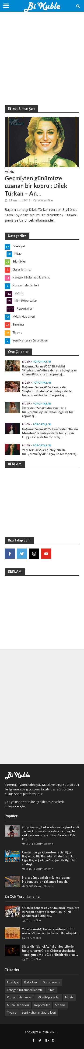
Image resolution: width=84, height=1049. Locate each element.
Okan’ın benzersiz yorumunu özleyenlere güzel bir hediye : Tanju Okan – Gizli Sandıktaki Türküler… (50, 912)
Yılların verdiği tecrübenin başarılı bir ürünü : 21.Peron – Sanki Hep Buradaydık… (50, 931)
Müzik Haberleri (18, 1005)
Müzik (9, 172)
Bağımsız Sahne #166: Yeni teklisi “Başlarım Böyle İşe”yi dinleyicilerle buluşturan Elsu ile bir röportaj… (47, 391)
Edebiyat (13, 982)
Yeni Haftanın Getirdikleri (39, 1013)
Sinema (60, 1005)
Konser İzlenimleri (19, 997)
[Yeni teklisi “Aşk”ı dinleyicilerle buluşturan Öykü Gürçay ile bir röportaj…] (12, 449)
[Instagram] (34, 554)
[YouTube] (46, 554)
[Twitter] (22, 554)
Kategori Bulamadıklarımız (24, 990)
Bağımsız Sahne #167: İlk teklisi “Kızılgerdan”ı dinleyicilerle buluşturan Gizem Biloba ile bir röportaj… (49, 370)
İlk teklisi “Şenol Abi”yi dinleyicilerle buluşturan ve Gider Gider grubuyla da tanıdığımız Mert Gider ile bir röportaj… (50, 950)
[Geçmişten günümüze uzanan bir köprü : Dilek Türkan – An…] (42, 141)
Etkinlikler (30, 982)
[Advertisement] (42, 58)
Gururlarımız (51, 982)
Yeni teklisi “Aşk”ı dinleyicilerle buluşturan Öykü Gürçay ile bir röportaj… (50, 452)
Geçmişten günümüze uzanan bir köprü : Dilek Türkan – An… (36, 185)
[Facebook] (10, 554)
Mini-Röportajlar (49, 997)
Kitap (51, 990)
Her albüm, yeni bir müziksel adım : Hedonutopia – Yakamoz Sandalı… (46, 879)
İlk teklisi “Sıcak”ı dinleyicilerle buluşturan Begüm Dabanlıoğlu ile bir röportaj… (47, 412)
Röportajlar (42, 361)
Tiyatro (11, 1013)
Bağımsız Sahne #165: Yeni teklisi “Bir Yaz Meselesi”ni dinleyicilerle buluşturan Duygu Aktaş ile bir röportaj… (50, 433)
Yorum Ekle (45, 200)
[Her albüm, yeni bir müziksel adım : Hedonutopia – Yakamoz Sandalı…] (12, 881)
